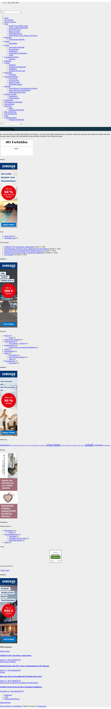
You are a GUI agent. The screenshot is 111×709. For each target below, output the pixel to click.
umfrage (83, 445)
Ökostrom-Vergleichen (16, 110)
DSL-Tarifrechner (10, 112)
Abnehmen (12, 536)
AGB (6, 697)
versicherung (107, 445)
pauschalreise (42, 445)
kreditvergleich (35, 445)
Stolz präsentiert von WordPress (11, 706)
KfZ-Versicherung (10, 114)
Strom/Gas (8, 106)
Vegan (11, 337)
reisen (56, 444)
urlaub (89, 444)
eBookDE (12, 65)
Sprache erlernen (10, 22)
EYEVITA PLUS (15, 30)
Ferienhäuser (13, 51)
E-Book (7, 63)
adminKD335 (16, 660)
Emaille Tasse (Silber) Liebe (18, 26)
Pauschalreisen (14, 49)
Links (6, 116)
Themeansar (42, 706)
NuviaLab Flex (14, 80)
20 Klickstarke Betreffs (16, 39)
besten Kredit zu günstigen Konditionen (22, 347)
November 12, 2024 (7, 691)
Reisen (6, 45)
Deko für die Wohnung (12, 339)
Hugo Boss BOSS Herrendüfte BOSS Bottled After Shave (24, 251)
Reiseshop (7, 61)
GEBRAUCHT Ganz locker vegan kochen (19, 247)
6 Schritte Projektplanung (17, 67)
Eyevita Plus (13, 78)
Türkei (11, 55)
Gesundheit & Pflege (11, 57)
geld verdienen (14, 445)
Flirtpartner (12, 75)
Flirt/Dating (8, 73)
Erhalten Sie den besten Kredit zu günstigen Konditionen (23, 253)
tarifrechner (67, 445)
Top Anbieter (8, 20)
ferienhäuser (5, 445)
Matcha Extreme (14, 32)
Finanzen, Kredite (10, 94)
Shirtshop (7, 86)
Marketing (7, 37)
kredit (29, 445)
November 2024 (10, 238)
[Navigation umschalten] (1, 10)
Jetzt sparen (13, 363)
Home (6, 18)
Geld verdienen (9, 341)
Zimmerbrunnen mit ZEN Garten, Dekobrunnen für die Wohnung (26, 249)
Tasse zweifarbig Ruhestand (18, 28)
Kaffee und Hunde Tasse (17, 92)
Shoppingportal (5, 6)
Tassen (6, 542)
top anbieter (74, 445)
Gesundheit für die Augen (17, 538)
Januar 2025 (8, 236)
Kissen (11, 532)
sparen (62, 445)
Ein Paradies (13, 355)
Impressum (8, 695)
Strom (11, 108)
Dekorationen (9, 530)
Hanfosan (12, 59)
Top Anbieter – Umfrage (17, 343)
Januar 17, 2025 (5, 660)
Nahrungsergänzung (11, 77)
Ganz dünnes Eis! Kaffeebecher (19, 90)
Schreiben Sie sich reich (17, 71)
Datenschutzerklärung (11, 699)
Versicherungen (9, 361)
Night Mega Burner (15, 34)
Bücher (6, 336)
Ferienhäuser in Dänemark (18, 53)
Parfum (6, 349)
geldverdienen (21, 445)
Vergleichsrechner (10, 118)
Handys (7, 41)
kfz (27, 445)
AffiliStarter (13, 69)
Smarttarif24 (13, 43)
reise (49, 444)
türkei (78, 445)
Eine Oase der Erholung (17, 357)
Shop (6, 24)
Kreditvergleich (14, 98)
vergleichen (98, 445)
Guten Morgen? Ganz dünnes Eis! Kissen (23, 35)
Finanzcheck (13, 96)
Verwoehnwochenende (16, 47)
